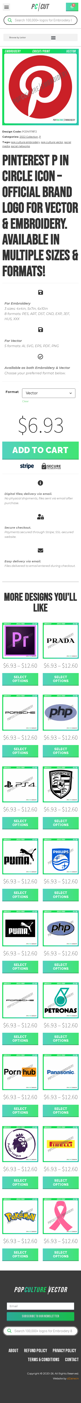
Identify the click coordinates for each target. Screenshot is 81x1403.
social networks (20, 146)
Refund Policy (35, 1351)
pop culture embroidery (25, 142)
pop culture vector (52, 142)
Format (12, 391)
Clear (25, 401)
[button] (6, 7)
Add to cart (40, 450)
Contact (72, 1360)
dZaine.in (73, 1378)
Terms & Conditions (43, 1360)
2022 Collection (29, 136)
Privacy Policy (64, 1351)
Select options (20, 679)
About (13, 1351)
